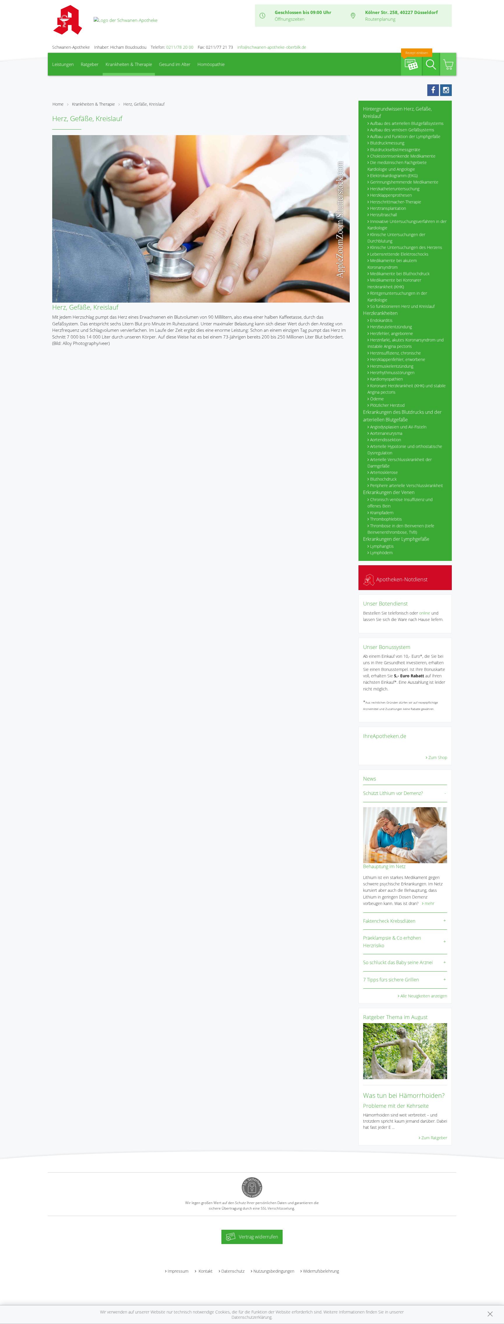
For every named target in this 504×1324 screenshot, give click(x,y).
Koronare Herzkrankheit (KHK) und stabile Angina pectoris (407, 389)
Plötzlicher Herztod (387, 405)
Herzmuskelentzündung (391, 366)
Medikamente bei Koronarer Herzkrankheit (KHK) (394, 283)
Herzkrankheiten (380, 313)
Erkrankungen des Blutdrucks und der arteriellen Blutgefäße (402, 416)
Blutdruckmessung (387, 143)
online (424, 613)
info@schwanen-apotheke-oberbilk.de (271, 47)
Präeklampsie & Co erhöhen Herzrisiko (392, 942)
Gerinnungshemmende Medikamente (404, 182)
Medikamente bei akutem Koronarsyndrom (392, 264)
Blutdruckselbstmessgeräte (395, 149)
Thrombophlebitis (386, 519)
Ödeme (377, 399)
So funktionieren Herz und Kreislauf (402, 306)
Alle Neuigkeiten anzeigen (423, 996)
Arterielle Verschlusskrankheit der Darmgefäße (400, 463)
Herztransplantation (388, 208)
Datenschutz (232, 1271)
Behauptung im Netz (384, 866)
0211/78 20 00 (179, 47)
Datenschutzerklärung (252, 1317)
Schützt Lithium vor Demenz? (393, 793)
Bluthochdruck (383, 479)
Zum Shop (437, 757)
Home (58, 104)
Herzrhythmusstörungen (392, 372)
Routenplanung (380, 19)
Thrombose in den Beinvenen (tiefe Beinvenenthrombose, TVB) (401, 529)
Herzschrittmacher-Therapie (395, 202)
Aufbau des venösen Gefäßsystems (402, 129)
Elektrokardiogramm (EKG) (394, 175)
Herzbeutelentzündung (391, 326)
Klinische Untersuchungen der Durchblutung (396, 238)
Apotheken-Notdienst (401, 579)
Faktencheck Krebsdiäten (389, 921)
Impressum (178, 1271)
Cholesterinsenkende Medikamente (402, 156)
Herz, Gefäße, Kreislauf (143, 104)
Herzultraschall (383, 214)
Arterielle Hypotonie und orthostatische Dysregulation (405, 450)
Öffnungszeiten (289, 19)
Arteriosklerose (384, 472)
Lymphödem (381, 552)
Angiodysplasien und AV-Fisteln (398, 427)
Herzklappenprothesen (391, 195)
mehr (429, 903)
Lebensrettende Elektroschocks (399, 254)
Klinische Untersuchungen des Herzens (406, 247)
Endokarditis (381, 320)
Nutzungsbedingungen (273, 1271)
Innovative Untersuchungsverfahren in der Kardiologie (407, 225)
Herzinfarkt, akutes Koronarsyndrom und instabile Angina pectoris (406, 343)
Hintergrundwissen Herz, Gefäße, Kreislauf (397, 113)
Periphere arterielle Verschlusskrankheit (406, 485)
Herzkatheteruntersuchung (394, 188)
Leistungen (63, 64)
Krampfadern (381, 512)
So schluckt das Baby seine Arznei (398, 962)
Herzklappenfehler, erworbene (397, 359)
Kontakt (205, 1271)
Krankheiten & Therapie (129, 64)
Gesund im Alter (174, 64)
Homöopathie (211, 64)
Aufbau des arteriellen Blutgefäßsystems (407, 123)
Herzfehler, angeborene (391, 333)
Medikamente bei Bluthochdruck (400, 273)
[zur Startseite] (126, 19)
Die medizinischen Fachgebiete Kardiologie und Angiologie (397, 166)
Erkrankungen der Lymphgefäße (396, 539)
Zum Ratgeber (434, 1137)
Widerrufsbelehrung (321, 1271)
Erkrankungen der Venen (388, 492)
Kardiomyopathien (386, 379)
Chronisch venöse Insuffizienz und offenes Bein (400, 503)
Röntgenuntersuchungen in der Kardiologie (397, 296)
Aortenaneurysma (386, 433)
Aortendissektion (385, 439)
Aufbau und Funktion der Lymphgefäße (405, 136)
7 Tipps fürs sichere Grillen (391, 979)
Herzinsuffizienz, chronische (395, 353)
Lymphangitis (382, 546)
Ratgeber (90, 64)
